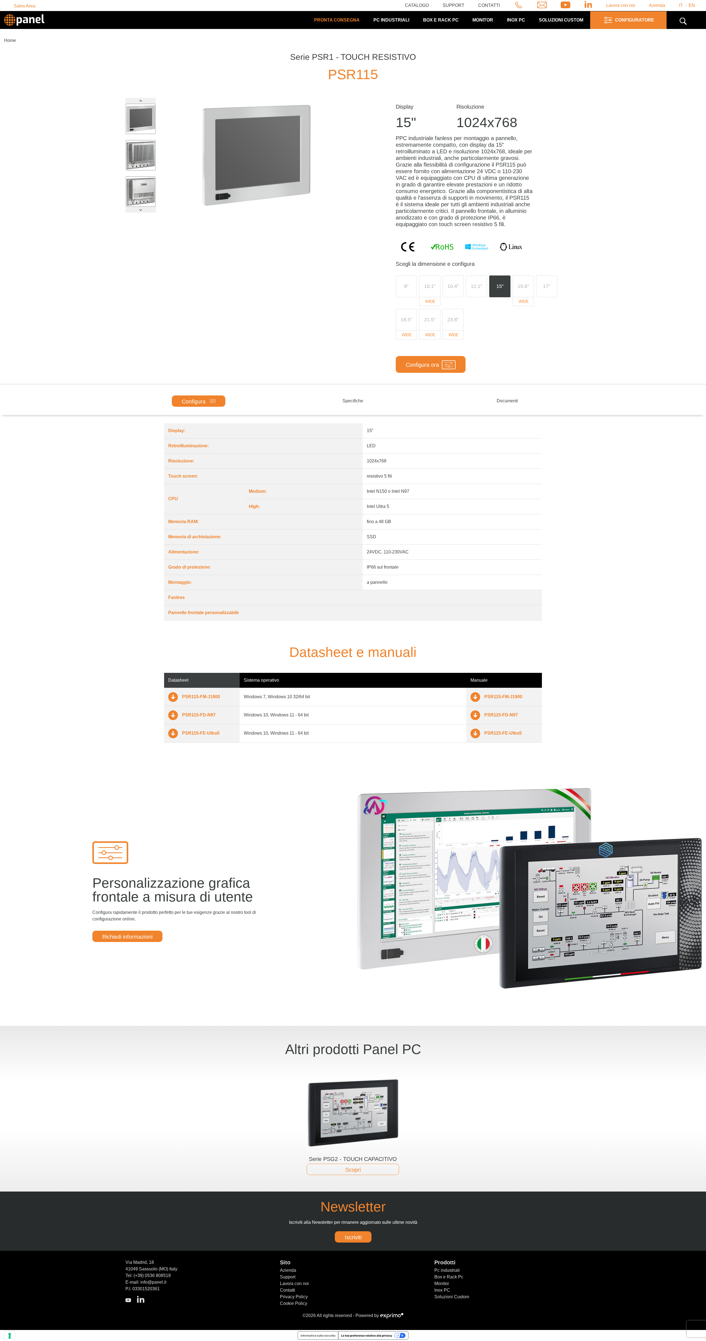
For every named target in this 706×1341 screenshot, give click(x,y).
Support (453, 5)
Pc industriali (391, 20)
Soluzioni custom (561, 20)
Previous (140, 100)
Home (10, 40)
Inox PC (516, 20)
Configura (194, 401)
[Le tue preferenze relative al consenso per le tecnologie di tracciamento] (9, 1336)
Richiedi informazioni (127, 937)
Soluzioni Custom (451, 1296)
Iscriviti (353, 1237)
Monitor (482, 20)
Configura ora (422, 365)
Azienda (657, 5)
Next (140, 210)
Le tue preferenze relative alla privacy (366, 1335)
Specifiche (353, 400)
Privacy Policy (294, 1296)
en (692, 5)
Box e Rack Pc (441, 20)
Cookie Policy (293, 1303)
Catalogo (417, 5)
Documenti (507, 400)
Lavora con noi (620, 5)
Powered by (367, 1315)
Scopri (353, 1170)
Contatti (489, 5)
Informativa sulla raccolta (318, 1335)
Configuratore (634, 20)
